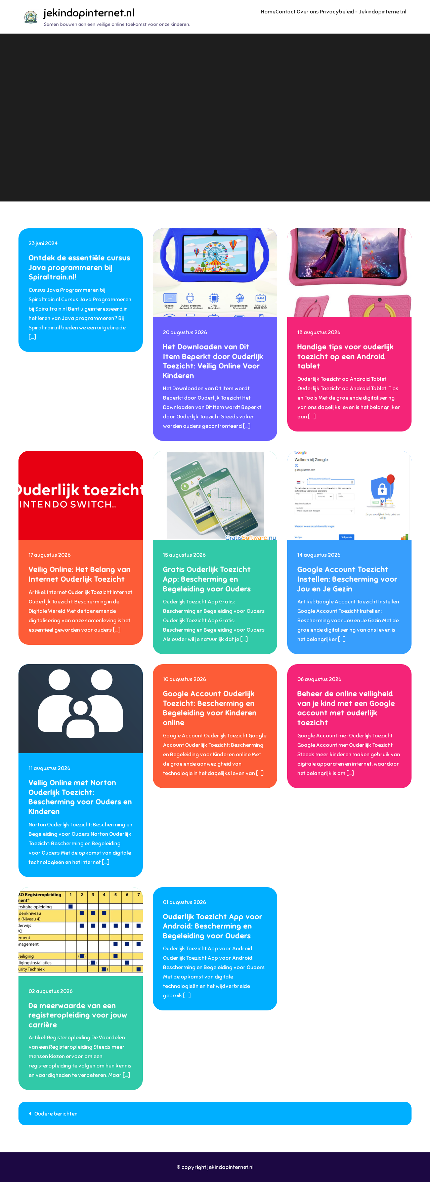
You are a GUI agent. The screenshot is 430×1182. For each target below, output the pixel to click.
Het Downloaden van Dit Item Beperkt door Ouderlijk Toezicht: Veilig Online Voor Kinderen (213, 361)
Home (268, 11)
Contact (285, 11)
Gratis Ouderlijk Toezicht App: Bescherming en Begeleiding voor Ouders (207, 579)
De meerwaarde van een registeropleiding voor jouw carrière (78, 1015)
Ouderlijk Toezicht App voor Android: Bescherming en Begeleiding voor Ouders (212, 926)
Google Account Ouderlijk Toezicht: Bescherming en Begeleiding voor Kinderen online (210, 708)
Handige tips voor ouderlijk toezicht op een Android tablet (345, 356)
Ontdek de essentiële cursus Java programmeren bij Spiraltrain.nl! (79, 267)
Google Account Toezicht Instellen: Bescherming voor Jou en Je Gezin (347, 579)
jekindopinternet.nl (89, 12)
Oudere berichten (56, 1113)
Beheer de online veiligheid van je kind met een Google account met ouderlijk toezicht (346, 708)
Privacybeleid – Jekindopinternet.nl (363, 11)
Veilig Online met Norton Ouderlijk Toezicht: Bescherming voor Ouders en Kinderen (80, 797)
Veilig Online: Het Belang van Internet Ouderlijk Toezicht (80, 574)
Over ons (308, 11)
